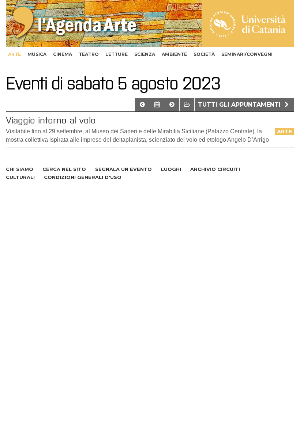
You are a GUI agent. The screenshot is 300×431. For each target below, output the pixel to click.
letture (116, 54)
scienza (144, 54)
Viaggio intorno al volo (51, 120)
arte (14, 54)
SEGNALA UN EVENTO (123, 169)
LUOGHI (171, 169)
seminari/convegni (247, 54)
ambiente (174, 54)
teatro (89, 54)
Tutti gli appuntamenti (240, 104)
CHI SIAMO (19, 169)
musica (36, 54)
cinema (62, 54)
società (204, 54)
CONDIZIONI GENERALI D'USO (82, 177)
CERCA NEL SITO (64, 169)
